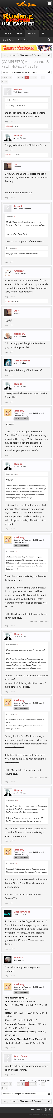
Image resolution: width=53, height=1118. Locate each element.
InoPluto (18, 957)
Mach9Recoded (22, 360)
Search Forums (9, 40)
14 (43, 77)
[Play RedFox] (26, 3)
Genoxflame (20, 1056)
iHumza (18, 135)
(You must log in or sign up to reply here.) (35, 1080)
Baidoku (8, 126)
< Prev (4, 77)
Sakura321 (9, 154)
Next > (5, 82)
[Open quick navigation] (49, 54)
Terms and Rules (34, 1114)
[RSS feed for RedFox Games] (50, 1110)
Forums (32, 33)
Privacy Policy (47, 1114)
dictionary (19, 333)
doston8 (18, 89)
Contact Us (37, 1109)
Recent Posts (23, 40)
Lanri (16, 164)
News (19, 33)
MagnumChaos (22, 911)
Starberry (19, 410)
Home (8, 33)
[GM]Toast (19, 270)
